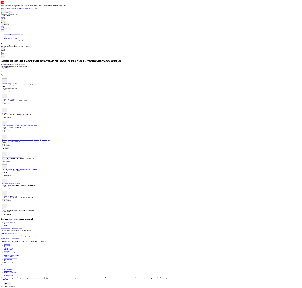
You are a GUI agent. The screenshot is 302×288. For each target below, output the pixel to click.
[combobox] (8, 45)
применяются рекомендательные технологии (32, 278)
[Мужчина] (4, 81)
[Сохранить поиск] (2, 54)
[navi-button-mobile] (2, 30)
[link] (3, 22)
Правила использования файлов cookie (27, 8)
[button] (2, 26)
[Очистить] (3, 48)
